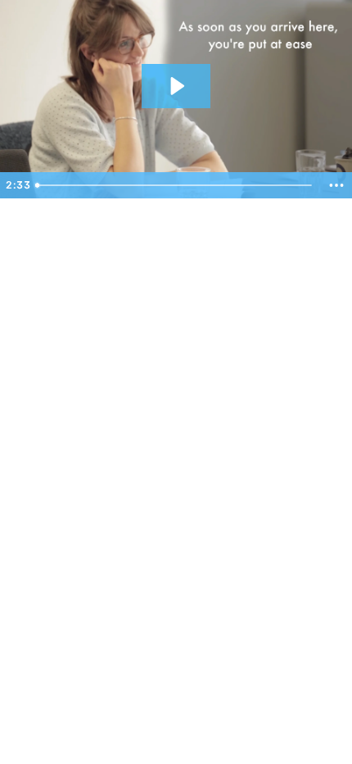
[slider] (176, 185)
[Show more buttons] (336, 185)
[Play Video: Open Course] (176, 86)
